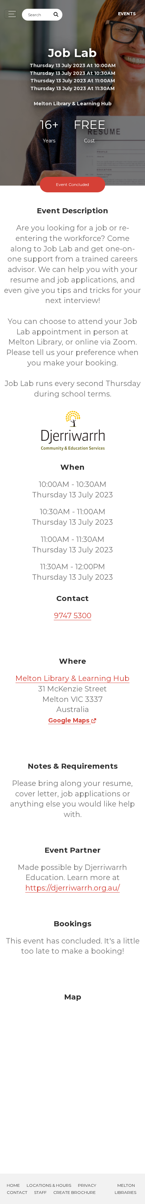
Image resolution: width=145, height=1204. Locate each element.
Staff (40, 1192)
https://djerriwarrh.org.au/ (72, 888)
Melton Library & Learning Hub (72, 678)
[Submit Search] (56, 15)
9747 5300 (72, 615)
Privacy (87, 1185)
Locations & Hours (49, 1185)
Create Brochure (74, 1192)
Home (13, 1185)
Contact (17, 1192)
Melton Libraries (125, 1189)
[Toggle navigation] (10, 14)
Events (127, 13)
